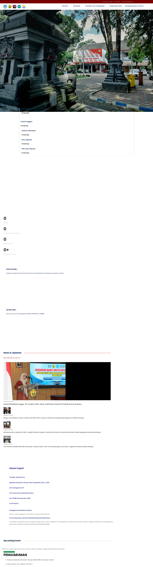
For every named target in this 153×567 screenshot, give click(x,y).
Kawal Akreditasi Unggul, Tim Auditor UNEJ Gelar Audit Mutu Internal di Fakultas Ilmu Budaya (42, 404)
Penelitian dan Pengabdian (95, 6)
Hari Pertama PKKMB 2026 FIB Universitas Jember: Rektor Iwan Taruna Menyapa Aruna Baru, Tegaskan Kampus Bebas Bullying (48, 447)
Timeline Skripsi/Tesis (17, 477)
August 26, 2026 (8, 401)
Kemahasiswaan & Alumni (134, 6)
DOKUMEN (117, 2)
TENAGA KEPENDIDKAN (12, 233)
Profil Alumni (13, 503)
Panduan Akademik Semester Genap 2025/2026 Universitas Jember (30, 560)
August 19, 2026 (8, 415)
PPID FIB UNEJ (11, 269)
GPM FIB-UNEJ (12, 289)
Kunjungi (25, 113)
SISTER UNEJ (11, 310)
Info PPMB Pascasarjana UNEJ (20, 498)
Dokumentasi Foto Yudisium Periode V (20, 564)
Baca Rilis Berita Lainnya (12, 358)
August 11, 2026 (8, 444)
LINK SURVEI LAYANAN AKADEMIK (40, 524)
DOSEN (6, 223)
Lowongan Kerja (107, 2)
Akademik (76, 6)
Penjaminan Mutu (116, 6)
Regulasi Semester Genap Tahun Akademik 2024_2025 (29, 483)
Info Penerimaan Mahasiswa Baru (21, 493)
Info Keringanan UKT (16, 488)
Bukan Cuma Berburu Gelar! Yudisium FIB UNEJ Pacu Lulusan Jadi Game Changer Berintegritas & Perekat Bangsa (44, 418)
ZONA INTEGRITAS (127, 2)
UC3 (8, 330)
